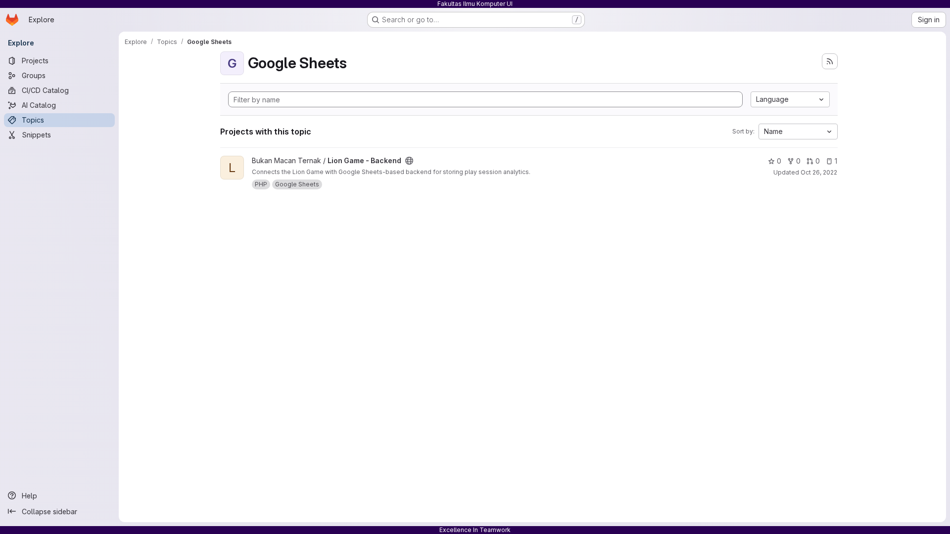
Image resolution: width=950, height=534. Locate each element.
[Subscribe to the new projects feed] (830, 61)
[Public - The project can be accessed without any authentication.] (409, 161)
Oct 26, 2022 (819, 172)
